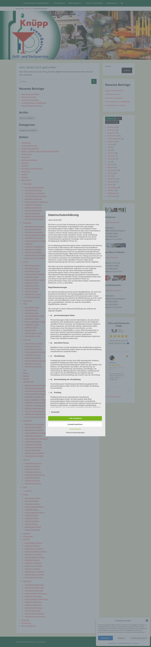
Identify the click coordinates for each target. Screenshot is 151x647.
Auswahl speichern (75, 424)
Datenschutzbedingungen (75, 432)
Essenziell (55, 412)
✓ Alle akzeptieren (75, 418)
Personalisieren (75, 429)
